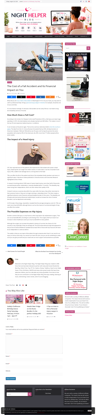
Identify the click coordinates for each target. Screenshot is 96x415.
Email (8, 363)
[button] (88, 36)
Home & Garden (38, 36)
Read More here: (41, 412)
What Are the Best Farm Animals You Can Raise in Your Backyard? (48, 252)
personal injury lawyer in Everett (36, 103)
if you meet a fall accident (24, 101)
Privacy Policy (68, 315)
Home (8, 36)
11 (38, 316)
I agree (89, 410)
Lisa (16, 93)
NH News (9, 82)
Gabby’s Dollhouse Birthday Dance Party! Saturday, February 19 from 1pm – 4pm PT (13, 311)
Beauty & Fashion (28, 36)
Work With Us (83, 36)
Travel (76, 36)
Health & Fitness (48, 36)
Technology (70, 36)
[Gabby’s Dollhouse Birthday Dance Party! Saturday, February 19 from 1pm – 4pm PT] (14, 295)
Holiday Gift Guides (59, 36)
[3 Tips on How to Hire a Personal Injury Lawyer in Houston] (54, 295)
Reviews (20, 36)
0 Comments (22, 93)
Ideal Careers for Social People (16, 251)
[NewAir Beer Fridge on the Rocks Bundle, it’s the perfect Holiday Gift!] (34, 295)
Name (8, 356)
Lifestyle (14, 36)
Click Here (48, 393)
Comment (9, 334)
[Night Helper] (48, 7)
